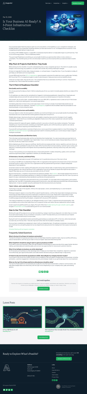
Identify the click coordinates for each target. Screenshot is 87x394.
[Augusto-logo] (8, 3)
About (53, 368)
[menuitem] (49, 3)
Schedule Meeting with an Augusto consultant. (22, 229)
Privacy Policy (55, 377)
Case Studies (55, 374)
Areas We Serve (56, 370)
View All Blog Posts (43, 337)
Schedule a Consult (43, 288)
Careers (54, 372)
